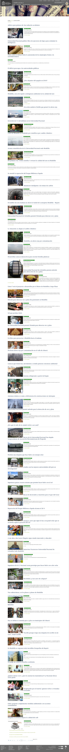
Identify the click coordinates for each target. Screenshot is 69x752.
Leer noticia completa (27, 35)
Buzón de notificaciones (11, 749)
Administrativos (57, 0)
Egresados (49, 0)
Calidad (2, 749)
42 (12, 740)
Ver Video (24, 714)
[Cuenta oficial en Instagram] (65, 0)
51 (28, 740)
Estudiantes (45, 0)
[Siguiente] (30, 740)
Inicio (12, 20)
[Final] (32, 740)
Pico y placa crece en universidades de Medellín (15, 734)
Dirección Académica (26, 4)
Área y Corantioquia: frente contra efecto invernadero (16, 730)
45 (17, 740)
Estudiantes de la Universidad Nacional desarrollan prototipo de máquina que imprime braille (22, 732)
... (26, 740)
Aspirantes (40, 0)
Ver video (9, 64)
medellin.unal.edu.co (19, 2)
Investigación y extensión (36, 4)
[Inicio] (9, 740)
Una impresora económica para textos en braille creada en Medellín (18, 736)
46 (19, 740)
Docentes (53, 0)
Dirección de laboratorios (46, 4)
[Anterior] (10, 740)
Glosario (19, 749)
